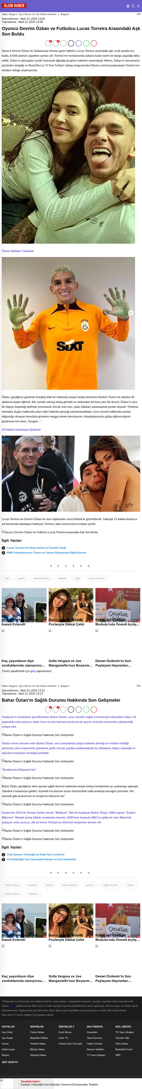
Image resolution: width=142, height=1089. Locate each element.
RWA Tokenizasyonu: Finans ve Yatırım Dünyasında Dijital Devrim (46, 552)
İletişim (5, 1055)
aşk (7, 578)
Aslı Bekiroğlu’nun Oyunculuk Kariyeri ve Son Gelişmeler (41, 859)
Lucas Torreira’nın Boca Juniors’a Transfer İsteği (36, 547)
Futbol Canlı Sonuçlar (70, 1043)
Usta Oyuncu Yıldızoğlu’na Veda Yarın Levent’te (35, 854)
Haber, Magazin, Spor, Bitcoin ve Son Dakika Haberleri (29, 14)
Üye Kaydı (7, 1037)
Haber (12, 1005)
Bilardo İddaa (37, 1049)
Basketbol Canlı (123, 1049)
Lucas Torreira (97, 578)
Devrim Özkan (41, 578)
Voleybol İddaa (38, 1055)
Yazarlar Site (122, 1037)
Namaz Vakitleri (95, 1049)
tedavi (130, 885)
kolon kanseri (69, 885)
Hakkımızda (8, 1049)
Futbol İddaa (37, 1032)
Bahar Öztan (12, 885)
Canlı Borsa (65, 1032)
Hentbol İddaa (38, 1043)
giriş (33, 671)
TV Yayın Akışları (96, 1055)
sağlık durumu (110, 885)
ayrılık (21, 578)
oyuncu (90, 885)
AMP (118, 1055)
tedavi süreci (12, 893)
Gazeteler (92, 1032)
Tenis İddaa (121, 1043)
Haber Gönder (95, 1043)
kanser (49, 885)
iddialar (62, 578)
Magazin (65, 14)
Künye (5, 1043)
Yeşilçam (33, 893)
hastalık (32, 885)
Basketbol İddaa (39, 1037)
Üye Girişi (7, 1032)
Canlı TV (63, 1037)
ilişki (77, 578)
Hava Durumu (94, 1037)
